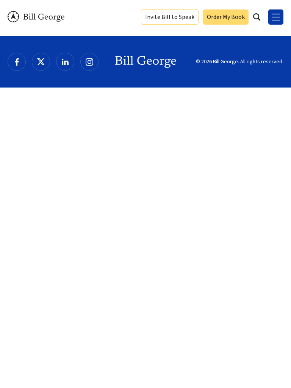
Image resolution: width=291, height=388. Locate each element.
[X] (41, 62)
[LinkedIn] (65, 62)
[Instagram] (89, 62)
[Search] (257, 17)
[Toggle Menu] (275, 17)
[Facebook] (17, 62)
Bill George (36, 17)
